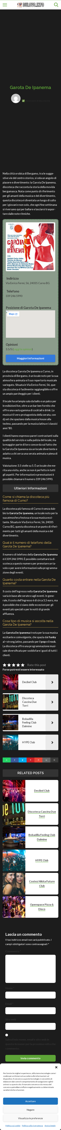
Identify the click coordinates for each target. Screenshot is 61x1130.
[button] (56, 1067)
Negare (30, 1109)
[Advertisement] (30, 43)
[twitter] (23, 760)
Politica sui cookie (12, 1125)
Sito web (10, 1019)
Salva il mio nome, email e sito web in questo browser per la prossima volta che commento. (30, 1044)
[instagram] (38, 760)
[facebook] (15, 760)
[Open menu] (5, 5)
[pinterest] (31, 760)
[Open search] (56, 5)
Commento (13, 951)
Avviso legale (50, 1125)
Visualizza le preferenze (30, 1118)
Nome (9, 988)
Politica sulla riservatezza (32, 1125)
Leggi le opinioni (22, 349)
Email (9, 1003)
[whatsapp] (7, 760)
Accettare (30, 1101)
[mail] (46, 760)
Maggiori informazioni (30, 358)
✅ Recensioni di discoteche (36, 100)
